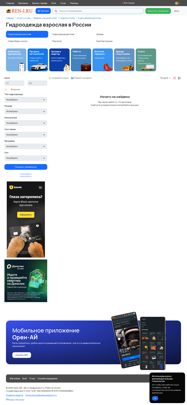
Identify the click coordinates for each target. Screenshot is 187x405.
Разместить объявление (158, 11)
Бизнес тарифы (39, 3)
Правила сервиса (14, 395)
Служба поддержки (47, 378)
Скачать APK (22, 355)
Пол (6, 152)
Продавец (9, 141)
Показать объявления (26, 166)
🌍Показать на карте (81, 78)
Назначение (10, 117)
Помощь (74, 3)
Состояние (10, 129)
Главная (10, 3)
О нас (63, 3)
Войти (176, 11)
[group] (16, 59)
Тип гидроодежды (13, 94)
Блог (54, 3)
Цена (7, 78)
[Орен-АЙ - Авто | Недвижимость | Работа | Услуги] (19, 11)
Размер (8, 106)
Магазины (23, 3)
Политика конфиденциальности (41, 395)
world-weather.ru (26, 174)
